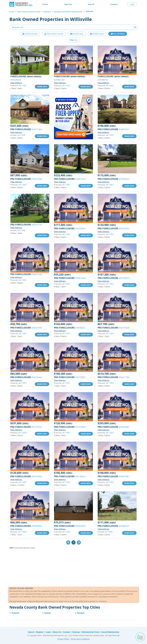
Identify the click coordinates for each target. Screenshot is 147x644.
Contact (114, 4)
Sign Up (68, 4)
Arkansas (47, 11)
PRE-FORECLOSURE (54, 34)
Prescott (15, 613)
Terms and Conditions (80, 639)
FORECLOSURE (30, 34)
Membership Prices (90, 632)
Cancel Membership (110, 632)
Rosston (81, 613)
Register (40, 632)
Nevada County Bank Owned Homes (68, 11)
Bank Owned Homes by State (29, 11)
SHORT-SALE (77, 34)
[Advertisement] (73, 568)
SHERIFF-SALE (98, 34)
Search (91, 4)
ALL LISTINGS (119, 34)
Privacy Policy (63, 639)
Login (132, 4)
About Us (57, 632)
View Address (16, 83)
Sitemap (76, 632)
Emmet (47, 613)
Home (45, 4)
